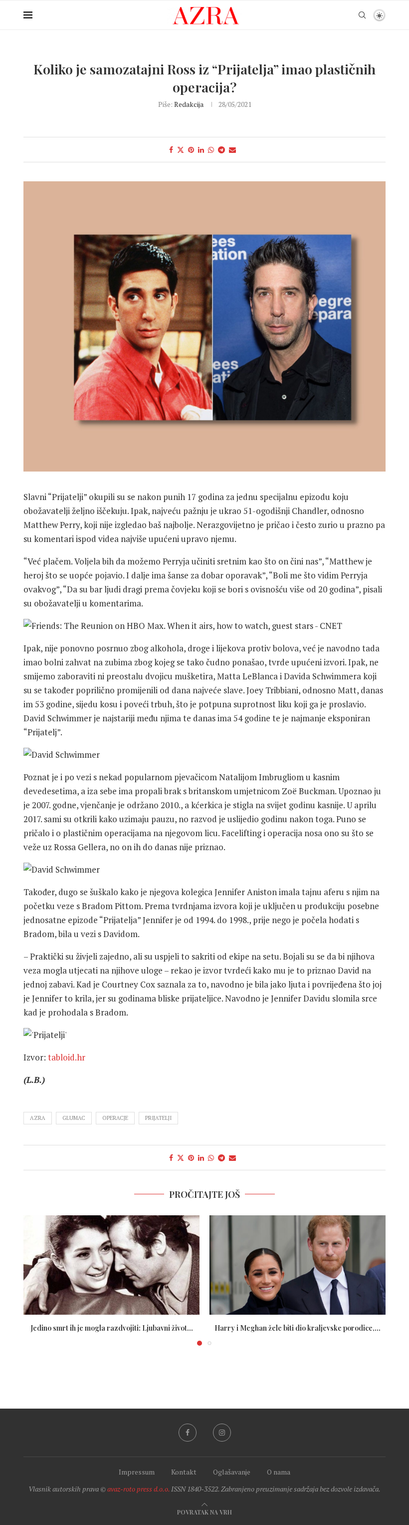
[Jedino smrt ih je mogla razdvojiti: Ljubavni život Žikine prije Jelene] (111, 1265)
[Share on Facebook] (171, 149)
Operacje (115, 1117)
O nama (278, 1472)
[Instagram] (222, 1433)
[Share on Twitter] (180, 149)
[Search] (362, 14)
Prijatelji (158, 1117)
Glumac (73, 1117)
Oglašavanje (231, 1472)
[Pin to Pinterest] (191, 149)
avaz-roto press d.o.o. (138, 1489)
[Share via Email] (232, 149)
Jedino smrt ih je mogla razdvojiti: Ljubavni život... (111, 1328)
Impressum (137, 1472)
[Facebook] (188, 1433)
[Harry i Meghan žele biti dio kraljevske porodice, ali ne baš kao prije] (297, 1265)
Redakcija (189, 104)
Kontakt (184, 1472)
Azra (37, 1117)
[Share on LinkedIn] (201, 149)
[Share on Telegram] (221, 149)
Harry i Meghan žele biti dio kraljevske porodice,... (297, 1328)
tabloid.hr (66, 1057)
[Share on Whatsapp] (211, 149)
